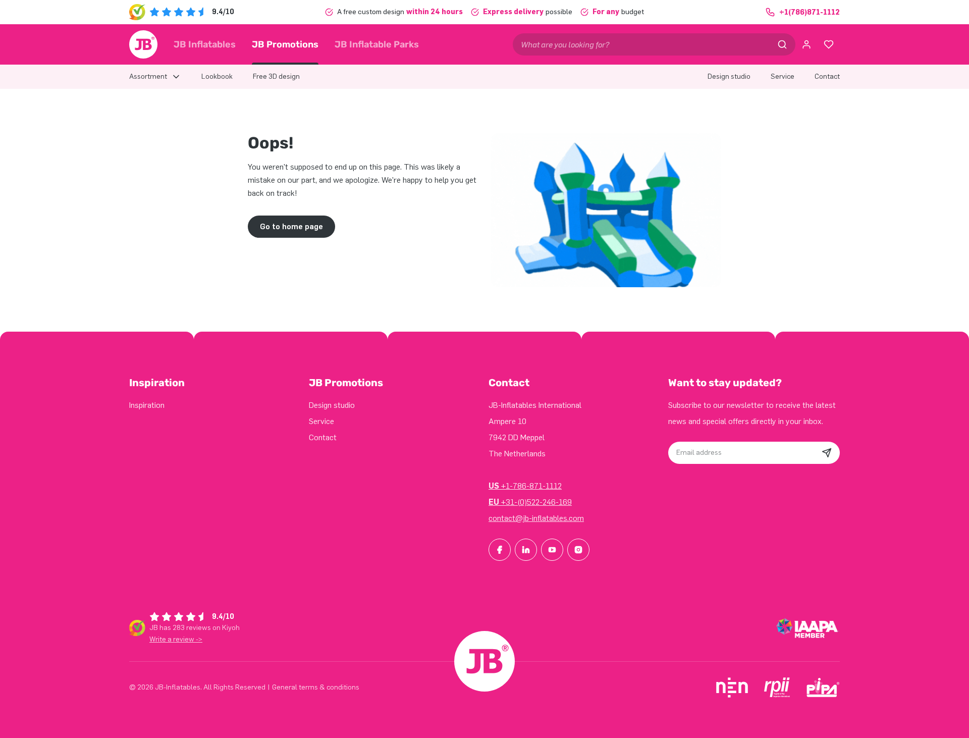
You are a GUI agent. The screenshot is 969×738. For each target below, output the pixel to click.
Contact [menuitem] (827, 76)
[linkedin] (526, 550)
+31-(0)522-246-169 (530, 502)
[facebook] (500, 550)
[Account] (806, 44)
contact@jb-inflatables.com (536, 518)
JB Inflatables (205, 44)
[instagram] (578, 550)
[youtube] (552, 550)
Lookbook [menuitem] (217, 76)
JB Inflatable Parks (377, 44)
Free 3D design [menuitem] (276, 76)
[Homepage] (143, 44)
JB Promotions (285, 44)
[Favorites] (829, 44)
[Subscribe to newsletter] (827, 453)
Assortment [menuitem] (148, 76)
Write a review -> (175, 639)
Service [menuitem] (782, 76)
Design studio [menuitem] (729, 76)
